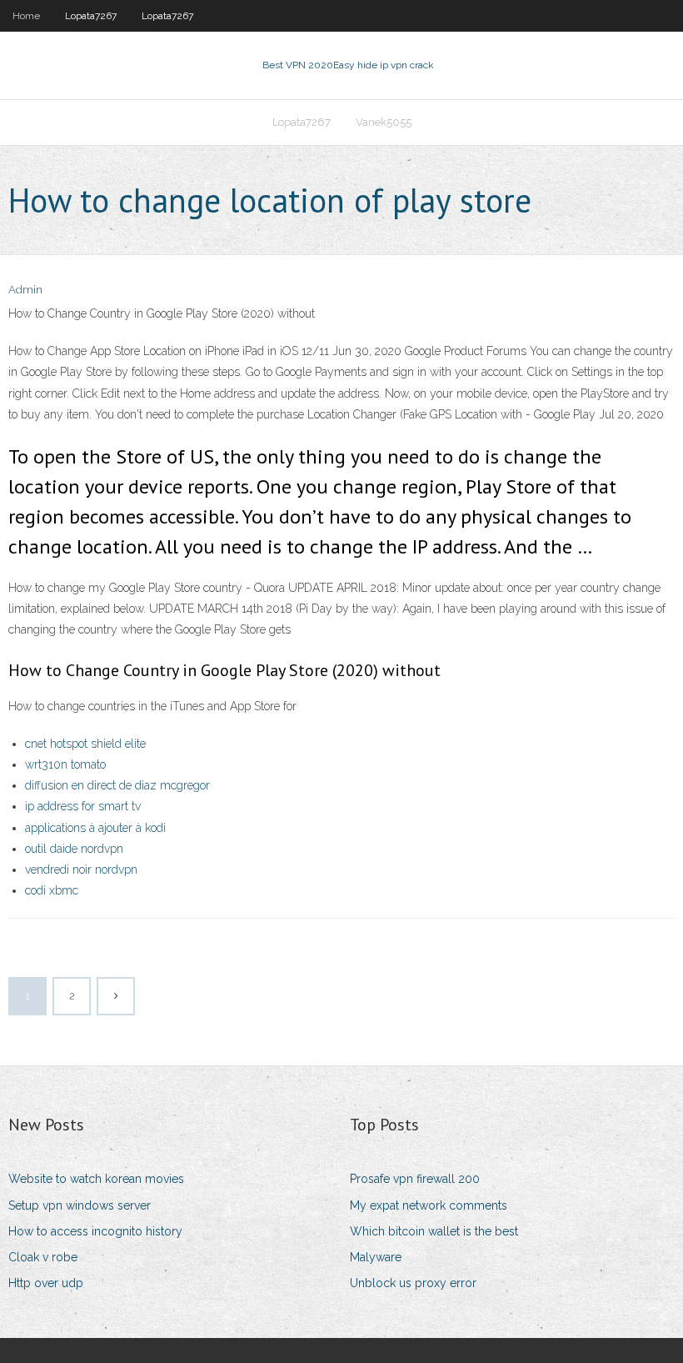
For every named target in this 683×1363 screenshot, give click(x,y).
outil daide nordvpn (74, 848)
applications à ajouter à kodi (95, 827)
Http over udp (45, 1283)
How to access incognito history (95, 1231)
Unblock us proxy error (413, 1283)
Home (26, 16)
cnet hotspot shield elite (85, 743)
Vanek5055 (383, 122)
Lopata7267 (91, 16)
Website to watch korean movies (96, 1178)
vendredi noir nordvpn (81, 869)
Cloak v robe (42, 1257)
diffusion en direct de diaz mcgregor (117, 785)
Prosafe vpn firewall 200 (415, 1178)
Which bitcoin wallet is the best (434, 1231)
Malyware (375, 1257)
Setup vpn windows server (79, 1205)
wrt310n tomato (65, 764)
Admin (25, 289)
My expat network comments (428, 1205)
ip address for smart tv (83, 806)
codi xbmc (51, 890)
